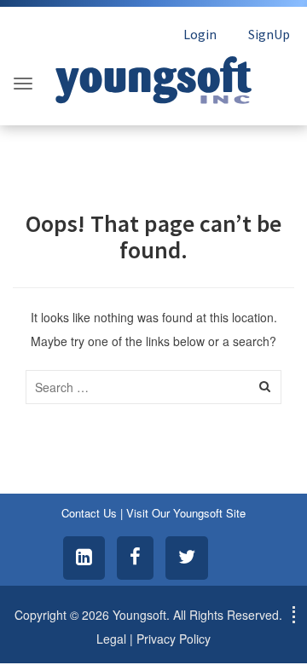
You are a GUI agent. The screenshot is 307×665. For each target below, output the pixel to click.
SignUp (269, 34)
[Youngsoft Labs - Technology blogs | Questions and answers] (153, 75)
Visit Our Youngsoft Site (186, 513)
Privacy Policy (173, 638)
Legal (111, 638)
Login (200, 34)
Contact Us (89, 513)
